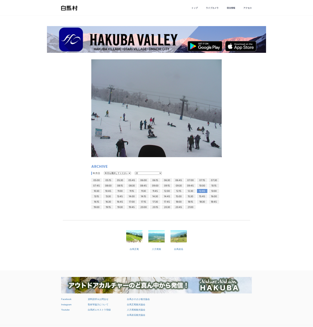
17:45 (167, 202)
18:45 (214, 202)
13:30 (108, 196)
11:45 (155, 191)
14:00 (132, 196)
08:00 (108, 186)
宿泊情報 (231, 8)
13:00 (214, 191)
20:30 (167, 207)
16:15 (96, 202)
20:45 (178, 207)
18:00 (179, 202)
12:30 (190, 191)
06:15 (155, 180)
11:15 (132, 191)
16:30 (108, 202)
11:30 (143, 191)
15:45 (202, 196)
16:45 (120, 202)
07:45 (96, 186)
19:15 (108, 207)
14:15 (143, 196)
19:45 (132, 207)
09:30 (179, 186)
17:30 (155, 202)
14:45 (167, 196)
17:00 (132, 202)
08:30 (132, 186)
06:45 (178, 180)
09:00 (155, 186)
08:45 (143, 186)
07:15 (202, 180)
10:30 (96, 191)
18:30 (202, 202)
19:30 (120, 207)
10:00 (202, 186)
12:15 (178, 191)
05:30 (120, 180)
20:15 (155, 207)
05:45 (131, 180)
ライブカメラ (212, 8)
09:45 (190, 186)
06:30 (167, 180)
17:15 (143, 202)
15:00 (179, 196)
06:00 (143, 180)
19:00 (96, 207)
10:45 (108, 191)
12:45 (202, 191)
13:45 (120, 196)
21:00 (190, 207)
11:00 (120, 191)
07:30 (214, 180)
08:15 (120, 186)
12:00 (167, 191)
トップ (194, 8)
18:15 (190, 202)
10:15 (213, 186)
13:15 (96, 196)
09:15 (167, 186)
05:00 (96, 180)
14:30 (155, 196)
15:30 (190, 196)
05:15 (108, 180)
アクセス (247, 8)
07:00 (190, 180)
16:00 (214, 196)
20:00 (143, 207)
